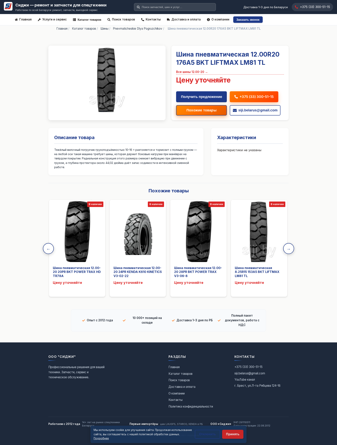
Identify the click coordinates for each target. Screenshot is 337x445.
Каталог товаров (89, 19)
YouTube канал (244, 379)
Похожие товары (201, 110)
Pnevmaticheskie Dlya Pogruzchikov (137, 28)
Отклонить (207, 434)
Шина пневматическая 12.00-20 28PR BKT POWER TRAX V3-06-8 (198, 272)
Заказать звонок (248, 19)
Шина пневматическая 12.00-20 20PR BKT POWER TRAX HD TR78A (77, 272)
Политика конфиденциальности (190, 406)
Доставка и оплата (186, 19)
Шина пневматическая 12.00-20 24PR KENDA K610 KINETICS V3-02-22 (138, 272)
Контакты (153, 19)
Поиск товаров (123, 19)
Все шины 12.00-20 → (192, 72)
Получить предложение (201, 97)
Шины (104, 28)
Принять (232, 434)
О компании (220, 19)
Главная (25, 19)
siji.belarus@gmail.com (249, 373)
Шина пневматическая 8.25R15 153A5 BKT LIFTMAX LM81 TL (257, 272)
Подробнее (101, 438)
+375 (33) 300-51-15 (315, 7)
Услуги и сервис (54, 19)
